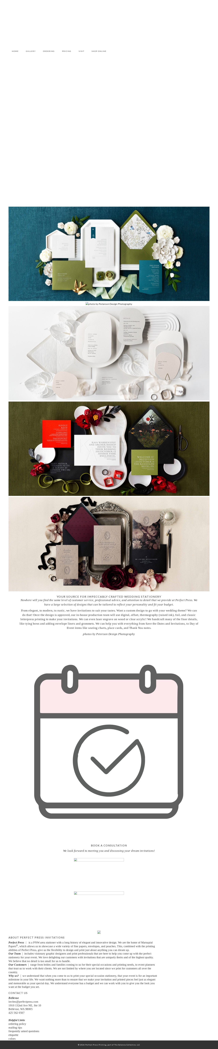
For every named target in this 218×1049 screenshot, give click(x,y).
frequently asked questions (24, 1031)
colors (12, 1038)
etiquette (13, 1034)
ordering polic (17, 1023)
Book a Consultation (109, 845)
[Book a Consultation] (109, 839)
